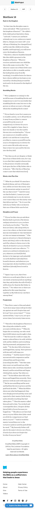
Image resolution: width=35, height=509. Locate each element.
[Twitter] (12, 501)
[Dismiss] (6, 505)
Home (5, 484)
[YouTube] (4, 501)
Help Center (22, 484)
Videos (5, 493)
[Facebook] (8, 501)
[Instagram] (15, 501)
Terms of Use (22, 490)
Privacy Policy (23, 487)
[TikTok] (27, 501)
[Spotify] (23, 501)
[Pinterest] (19, 501)
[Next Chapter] (30, 9)
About (5, 487)
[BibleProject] (17, 2)
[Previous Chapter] (5, 9)
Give (4, 490)
